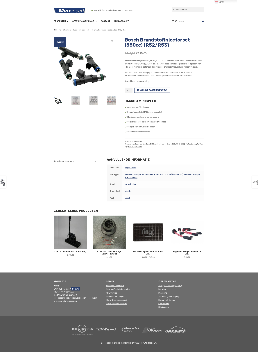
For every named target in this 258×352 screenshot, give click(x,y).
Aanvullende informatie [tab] (64, 161)
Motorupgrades (135, 147)
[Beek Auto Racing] (82, 329)
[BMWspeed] (105, 329)
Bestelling (162, 293)
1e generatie (130, 168)
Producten (60, 21)
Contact (105, 21)
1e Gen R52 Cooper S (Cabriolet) (139, 174)
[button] (112, 41)
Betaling (162, 289)
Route (76, 289)
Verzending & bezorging (168, 296)
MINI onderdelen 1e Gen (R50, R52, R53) (167, 144)
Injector (128, 191)
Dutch (221, 2)
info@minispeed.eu (68, 301)
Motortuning (130, 184)
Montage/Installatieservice (118, 289)
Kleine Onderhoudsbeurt (116, 300)
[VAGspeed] (152, 329)
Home (58, 30)
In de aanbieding (80, 30)
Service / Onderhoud (83, 21)
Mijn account (121, 21)
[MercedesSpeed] (129, 329)
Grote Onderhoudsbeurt (116, 304)
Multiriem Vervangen (115, 296)
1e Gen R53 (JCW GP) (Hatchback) (168, 174)
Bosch (127, 198)
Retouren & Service (166, 300)
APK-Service (111, 293)
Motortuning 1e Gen (194, 144)
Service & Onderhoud (115, 286)
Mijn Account (164, 307)
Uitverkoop (67, 30)
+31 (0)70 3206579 (65, 292)
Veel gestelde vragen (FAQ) (170, 286)
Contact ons (163, 304)
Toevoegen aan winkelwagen (152, 90)
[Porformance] (175, 329)
